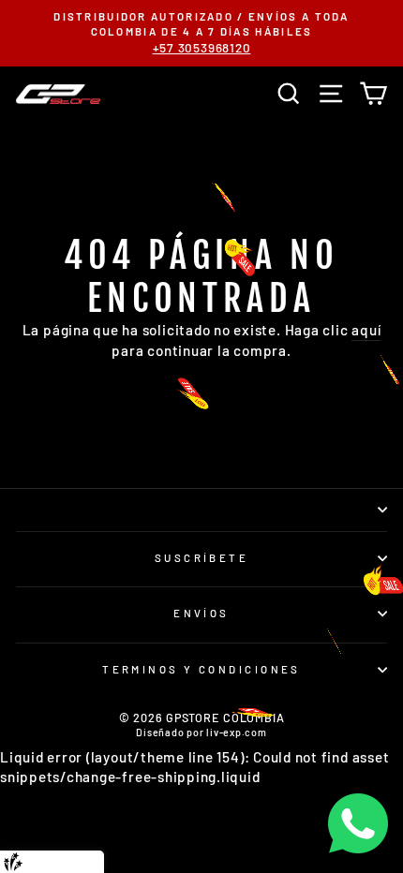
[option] (201, 33)
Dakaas (83, 861)
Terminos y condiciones (201, 669)
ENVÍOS (201, 613)
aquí (366, 329)
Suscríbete (201, 558)
